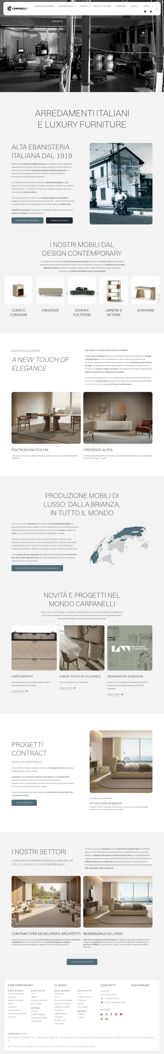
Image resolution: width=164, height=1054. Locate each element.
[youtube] (121, 1014)
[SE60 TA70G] (82, 626)
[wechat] (106, 1019)
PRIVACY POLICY (48, 1046)
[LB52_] (114, 277)
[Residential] (121, 731)
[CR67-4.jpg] (50, 277)
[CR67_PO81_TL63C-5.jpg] (117, 393)
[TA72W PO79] (46, 393)
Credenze (50, 310)
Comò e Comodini (18, 312)
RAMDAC (92, 1046)
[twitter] (116, 1014)
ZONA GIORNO (16, 990)
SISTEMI (35, 1008)
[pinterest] (101, 1019)
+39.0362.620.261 (112, 998)
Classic (60, 985)
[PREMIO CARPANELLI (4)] (129, 626)
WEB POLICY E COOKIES (66, 1046)
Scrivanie (145, 310)
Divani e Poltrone (82, 312)
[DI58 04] (82, 277)
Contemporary (20, 985)
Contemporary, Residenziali (101, 798)
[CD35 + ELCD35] (18, 277)
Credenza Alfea (98, 450)
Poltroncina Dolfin (30, 450)
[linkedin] (101, 1014)
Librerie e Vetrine (113, 312)
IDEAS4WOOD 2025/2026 (125, 676)
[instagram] (106, 1014)
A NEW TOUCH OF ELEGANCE (80, 676)
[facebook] (111, 1014)
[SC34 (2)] (146, 277)
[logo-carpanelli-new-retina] (17, 7)
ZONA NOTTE (38, 990)
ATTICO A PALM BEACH (106, 803)
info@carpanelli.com (115, 1002)
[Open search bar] (156, 8)
